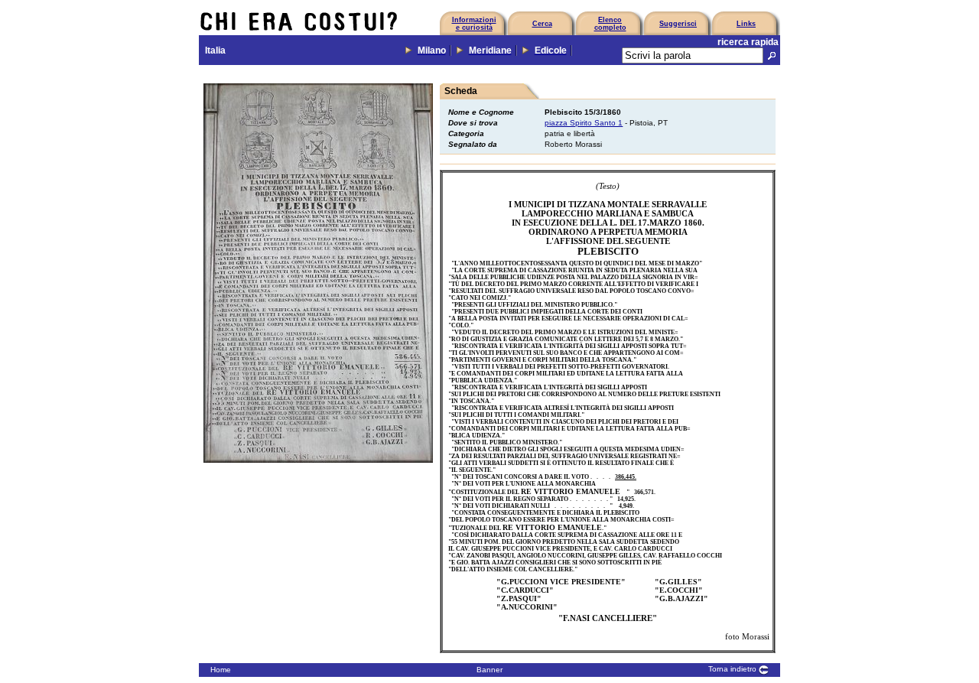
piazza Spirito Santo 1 (584, 123)
